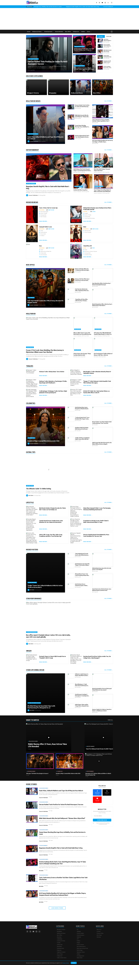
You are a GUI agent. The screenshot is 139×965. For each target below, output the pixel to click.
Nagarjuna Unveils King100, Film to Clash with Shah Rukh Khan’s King (107, 62)
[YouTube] (102, 2)
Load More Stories (57, 908)
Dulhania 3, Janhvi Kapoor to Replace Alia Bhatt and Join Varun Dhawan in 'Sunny (81, 675)
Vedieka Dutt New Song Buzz (80, 190)
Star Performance (33, 598)
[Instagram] (105, 2)
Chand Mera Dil (87, 246)
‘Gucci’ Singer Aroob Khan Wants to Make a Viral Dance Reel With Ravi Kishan (102, 191)
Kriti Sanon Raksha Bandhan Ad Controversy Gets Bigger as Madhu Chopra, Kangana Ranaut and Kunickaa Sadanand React (62, 894)
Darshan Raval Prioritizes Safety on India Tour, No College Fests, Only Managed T (97, 657)
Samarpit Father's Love (45, 227)
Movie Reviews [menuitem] (59, 31)
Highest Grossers (61, 952)
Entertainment (32, 150)
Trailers (29, 366)
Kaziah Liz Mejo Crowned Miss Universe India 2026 (43, 441)
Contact (99, 931)
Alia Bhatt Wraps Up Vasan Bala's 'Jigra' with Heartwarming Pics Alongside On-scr (41, 707)
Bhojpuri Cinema (61, 929)
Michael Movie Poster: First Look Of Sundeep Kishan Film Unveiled (82, 575)
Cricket (58, 942)
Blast (84, 227)
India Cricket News (61, 957)
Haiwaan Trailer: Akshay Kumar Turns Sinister (51, 371)
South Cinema (80, 944)
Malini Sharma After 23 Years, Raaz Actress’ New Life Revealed (47, 745)
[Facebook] (96, 2)
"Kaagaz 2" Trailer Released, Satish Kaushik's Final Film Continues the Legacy (97, 382)
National (79, 937)
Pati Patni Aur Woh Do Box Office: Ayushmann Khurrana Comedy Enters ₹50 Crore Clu (82, 290)
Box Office (30, 265)
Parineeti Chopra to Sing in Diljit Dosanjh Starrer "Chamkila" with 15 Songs (52, 657)
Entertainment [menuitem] (48, 31)
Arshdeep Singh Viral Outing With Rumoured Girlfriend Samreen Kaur (81, 429)
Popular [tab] (108, 36)
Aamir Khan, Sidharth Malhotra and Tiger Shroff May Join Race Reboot (61, 790)
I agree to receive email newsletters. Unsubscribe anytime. (103, 823)
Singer (28, 651)
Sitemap (99, 937)
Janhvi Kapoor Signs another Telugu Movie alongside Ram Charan (81, 706)
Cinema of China (61, 940)
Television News (81, 952)
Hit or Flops (60, 954)
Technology (79, 950)
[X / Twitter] (99, 2)
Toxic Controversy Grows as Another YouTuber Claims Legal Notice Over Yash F (84, 68)
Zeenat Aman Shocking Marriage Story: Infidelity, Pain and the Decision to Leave (82, 127)
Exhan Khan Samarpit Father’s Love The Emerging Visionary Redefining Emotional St (96, 508)
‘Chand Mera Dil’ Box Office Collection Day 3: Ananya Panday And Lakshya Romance (82, 301)
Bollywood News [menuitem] (36, 31)
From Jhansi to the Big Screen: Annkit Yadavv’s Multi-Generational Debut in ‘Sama (96, 521)
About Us (99, 929)
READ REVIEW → (43, 221)
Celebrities (30, 403)
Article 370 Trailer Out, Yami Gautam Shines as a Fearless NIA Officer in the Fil (96, 391)
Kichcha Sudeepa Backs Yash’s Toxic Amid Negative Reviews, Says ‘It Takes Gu (84, 49)
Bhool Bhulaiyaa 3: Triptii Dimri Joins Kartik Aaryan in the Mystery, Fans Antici (81, 686)
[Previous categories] (27, 87)
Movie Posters (32, 549)
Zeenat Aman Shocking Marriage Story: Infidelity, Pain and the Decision (107, 57)
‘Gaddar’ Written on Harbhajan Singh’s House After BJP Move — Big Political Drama (82, 439)
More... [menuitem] (88, 31)
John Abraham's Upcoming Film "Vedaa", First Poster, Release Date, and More (82, 565)
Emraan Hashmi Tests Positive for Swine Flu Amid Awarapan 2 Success (47, 62)
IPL (77, 929)
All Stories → (108, 101)
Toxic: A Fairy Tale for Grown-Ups (48, 208)
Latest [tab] (101, 36)
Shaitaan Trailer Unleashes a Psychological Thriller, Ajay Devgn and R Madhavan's (53, 382)
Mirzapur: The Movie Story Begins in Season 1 (37, 773)
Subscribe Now (102, 820)
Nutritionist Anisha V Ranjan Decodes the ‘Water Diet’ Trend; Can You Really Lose (52, 508)
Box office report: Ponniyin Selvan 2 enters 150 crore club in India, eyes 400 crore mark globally (48, 636)
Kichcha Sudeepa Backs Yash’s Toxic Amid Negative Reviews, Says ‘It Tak (107, 68)
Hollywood (31, 313)
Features (59, 950)
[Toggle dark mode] (111, 31)
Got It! (73, 962)
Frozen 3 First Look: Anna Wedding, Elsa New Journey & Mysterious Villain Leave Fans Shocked (45, 351)
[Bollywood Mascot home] (32, 2)
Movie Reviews (32, 202)
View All (110, 719)
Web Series (79, 957)
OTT (78, 938)
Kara (40, 246)
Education (59, 946)
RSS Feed (99, 935)
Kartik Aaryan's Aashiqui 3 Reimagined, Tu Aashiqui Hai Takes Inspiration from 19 (81, 696)
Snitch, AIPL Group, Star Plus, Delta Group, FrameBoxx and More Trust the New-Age (50, 535)
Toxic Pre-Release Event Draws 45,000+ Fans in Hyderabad (103, 749)
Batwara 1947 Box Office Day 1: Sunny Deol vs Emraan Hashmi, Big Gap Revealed (82, 280)
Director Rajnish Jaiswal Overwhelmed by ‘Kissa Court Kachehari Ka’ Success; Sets (96, 535)
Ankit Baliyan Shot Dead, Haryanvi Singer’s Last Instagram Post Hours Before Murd (81, 170)
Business (59, 937)
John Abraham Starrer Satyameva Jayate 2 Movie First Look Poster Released (81, 585)
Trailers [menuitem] (83, 31)
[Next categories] (111, 87)
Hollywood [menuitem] (76, 31)
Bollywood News (33, 58)
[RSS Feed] (108, 2)
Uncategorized (80, 955)
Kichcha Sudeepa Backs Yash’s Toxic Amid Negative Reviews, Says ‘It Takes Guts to (82, 137)
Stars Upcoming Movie (35, 670)
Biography (59, 931)
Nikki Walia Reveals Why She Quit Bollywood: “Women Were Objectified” (107, 52)
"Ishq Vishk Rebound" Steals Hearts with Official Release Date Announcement (81, 555)
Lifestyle (30, 502)
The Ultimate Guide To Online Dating (38, 489)
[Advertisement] (37, 19)
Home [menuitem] (28, 31)
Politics (78, 940)
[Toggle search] (111, 2)
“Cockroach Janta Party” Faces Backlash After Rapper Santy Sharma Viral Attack (82, 419)
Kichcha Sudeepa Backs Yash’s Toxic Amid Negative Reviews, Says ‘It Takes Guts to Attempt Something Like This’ (61, 6)
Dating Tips (30, 452)
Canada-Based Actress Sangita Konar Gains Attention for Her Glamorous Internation (51, 521)
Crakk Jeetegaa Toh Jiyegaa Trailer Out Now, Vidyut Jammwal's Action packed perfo (53, 391)
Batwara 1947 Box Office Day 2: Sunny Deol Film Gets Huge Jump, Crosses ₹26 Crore (82, 270)
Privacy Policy (66, 962)
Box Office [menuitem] (68, 31)
